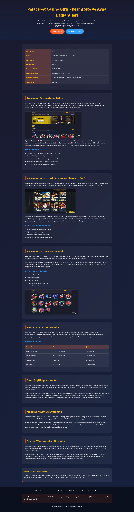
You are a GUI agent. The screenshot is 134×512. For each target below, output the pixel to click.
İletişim (97, 491)
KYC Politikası (72, 491)
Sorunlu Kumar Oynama (86, 491)
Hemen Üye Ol (57, 31)
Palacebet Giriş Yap (74, 31)
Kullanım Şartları (51, 491)
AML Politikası (62, 491)
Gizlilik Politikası (39, 491)
